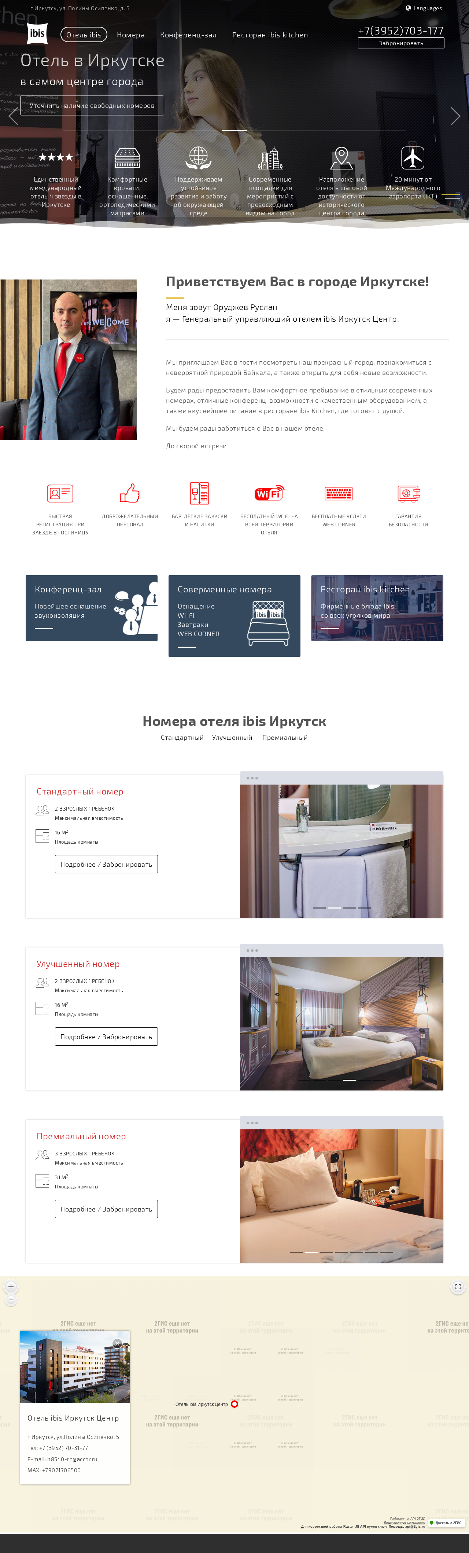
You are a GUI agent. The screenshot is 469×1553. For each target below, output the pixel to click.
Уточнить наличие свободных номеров (92, 106)
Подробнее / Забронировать (106, 864)
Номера (131, 34)
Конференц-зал (188, 34)
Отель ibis (83, 34)
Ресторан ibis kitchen (270, 34)
